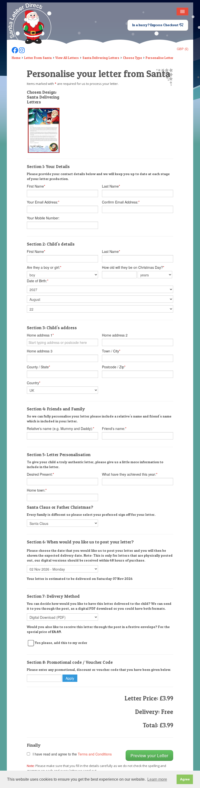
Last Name (111, 186)
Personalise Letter (159, 58)
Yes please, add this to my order (61, 643)
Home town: (37, 490)
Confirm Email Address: (121, 202)
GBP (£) (182, 48)
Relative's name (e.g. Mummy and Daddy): (60, 428)
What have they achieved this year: (129, 474)
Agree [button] (185, 779)
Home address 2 (115, 335)
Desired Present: (40, 474)
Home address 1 (40, 335)
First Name (36, 186)
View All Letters (67, 58)
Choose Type (132, 58)
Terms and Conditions (95, 754)
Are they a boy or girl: (44, 267)
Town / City (111, 351)
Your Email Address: (43, 202)
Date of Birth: (37, 280)
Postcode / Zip (113, 366)
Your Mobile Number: (43, 217)
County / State (38, 366)
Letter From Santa (38, 58)
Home (16, 58)
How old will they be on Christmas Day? (133, 267)
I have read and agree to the (71, 754)
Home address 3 (39, 351)
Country (33, 382)
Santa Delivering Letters (100, 58)
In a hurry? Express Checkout (155, 25)
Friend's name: (114, 428)
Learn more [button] (157, 779)
